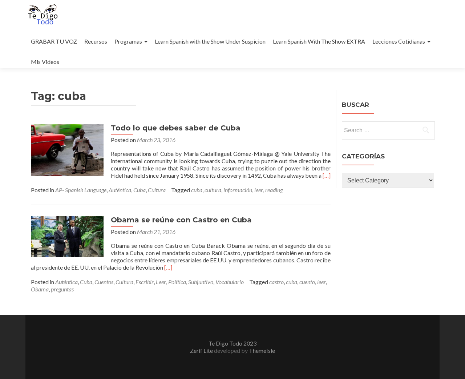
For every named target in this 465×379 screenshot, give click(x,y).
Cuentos (103, 281)
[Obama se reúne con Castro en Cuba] (67, 235)
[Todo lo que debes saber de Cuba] (67, 149)
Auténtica (120, 189)
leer (258, 189)
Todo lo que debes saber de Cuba (175, 128)
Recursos (95, 41)
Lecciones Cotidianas (398, 41)
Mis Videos (45, 61)
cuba (196, 189)
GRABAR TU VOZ (54, 41)
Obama (40, 289)
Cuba (139, 189)
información (237, 189)
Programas (128, 41)
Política (177, 281)
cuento (307, 281)
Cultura (157, 189)
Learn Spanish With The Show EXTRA (319, 41)
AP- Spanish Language (80, 189)
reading (274, 189)
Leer (161, 281)
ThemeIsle (262, 350)
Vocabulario (229, 281)
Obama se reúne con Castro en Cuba (181, 219)
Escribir (145, 281)
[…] (327, 175)
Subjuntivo (200, 281)
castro (276, 281)
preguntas (62, 289)
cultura (213, 189)
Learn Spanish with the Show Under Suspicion (210, 41)
